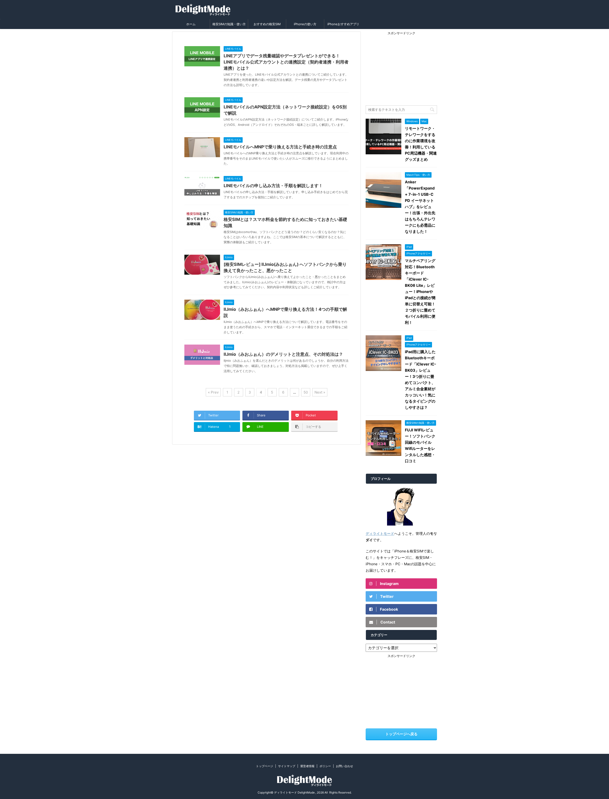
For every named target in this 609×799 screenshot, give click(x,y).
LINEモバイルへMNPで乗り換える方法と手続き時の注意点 (280, 146)
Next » (319, 392)
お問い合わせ (344, 766)
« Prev (213, 392)
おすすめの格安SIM (267, 24)
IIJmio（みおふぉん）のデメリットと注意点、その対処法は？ (283, 354)
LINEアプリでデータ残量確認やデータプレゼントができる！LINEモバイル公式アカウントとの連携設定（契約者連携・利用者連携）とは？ (286, 62)
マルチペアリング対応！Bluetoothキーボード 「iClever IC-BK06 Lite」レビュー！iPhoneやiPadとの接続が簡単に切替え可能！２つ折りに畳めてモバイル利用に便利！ (420, 291)
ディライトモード (380, 533)
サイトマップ (286, 766)
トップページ (264, 766)
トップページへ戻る (401, 734)
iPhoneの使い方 (305, 24)
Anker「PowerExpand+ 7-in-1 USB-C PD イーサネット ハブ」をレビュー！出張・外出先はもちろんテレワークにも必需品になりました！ (420, 207)
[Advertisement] (401, 67)
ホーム (191, 24)
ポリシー (325, 766)
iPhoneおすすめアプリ (343, 24)
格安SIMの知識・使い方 (229, 24)
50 (306, 392)
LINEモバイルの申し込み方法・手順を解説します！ (273, 185)
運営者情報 (307, 766)
